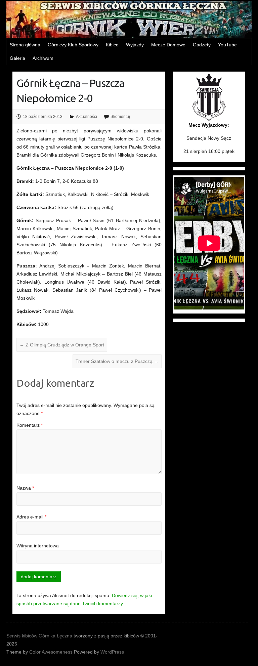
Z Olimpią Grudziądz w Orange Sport (61, 344)
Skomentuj (120, 116)
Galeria (17, 58)
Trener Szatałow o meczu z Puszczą (117, 361)
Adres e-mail (31, 516)
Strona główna (25, 44)
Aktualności (86, 116)
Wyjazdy (135, 44)
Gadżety (202, 44)
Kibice (112, 44)
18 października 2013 (42, 116)
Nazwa (25, 488)
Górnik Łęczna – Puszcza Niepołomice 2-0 (70, 90)
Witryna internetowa (37, 545)
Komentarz (29, 425)
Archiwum (43, 58)
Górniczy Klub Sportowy (73, 44)
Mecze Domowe (168, 44)
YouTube (227, 44)
